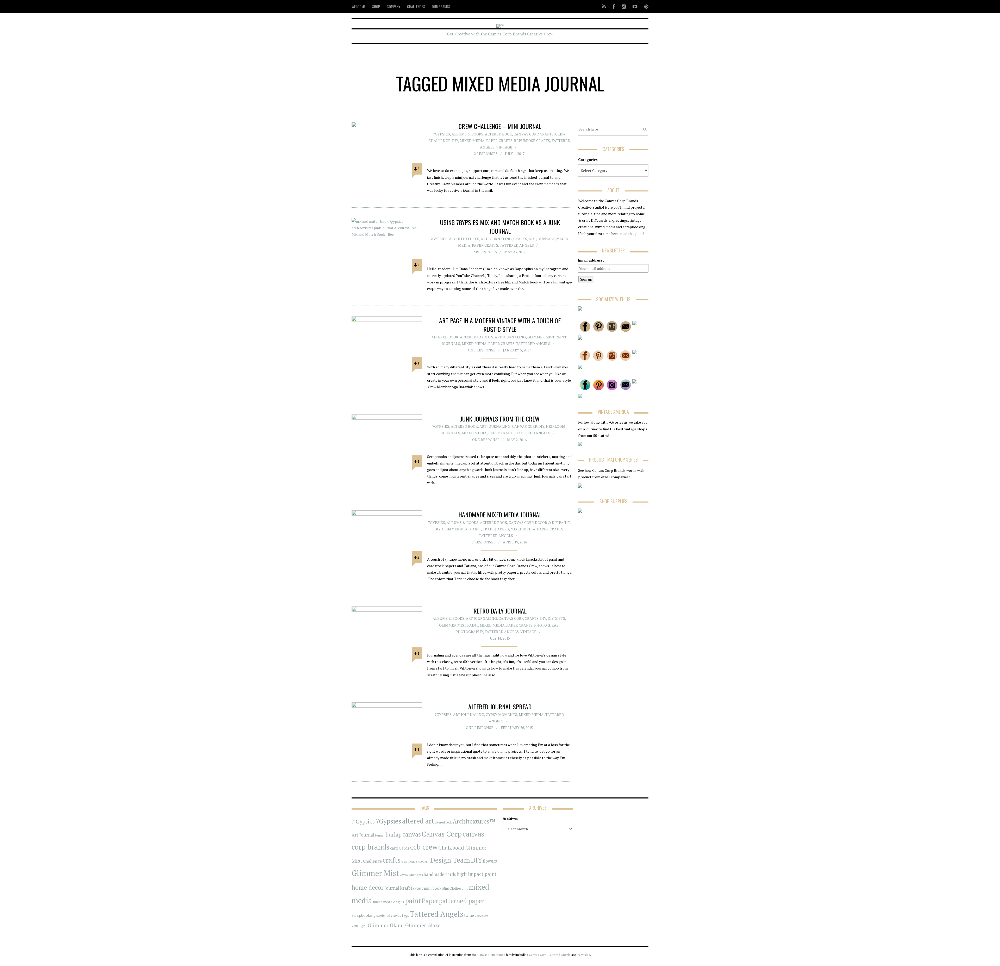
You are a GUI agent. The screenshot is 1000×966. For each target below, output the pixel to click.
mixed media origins (388, 902)
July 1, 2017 (514, 153)
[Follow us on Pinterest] (644, 6)
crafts (392, 860)
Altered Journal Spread (500, 706)
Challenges (416, 6)
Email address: (591, 260)
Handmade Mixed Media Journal (500, 514)
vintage (358, 925)
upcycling (481, 915)
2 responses (486, 153)
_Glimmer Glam (384, 925)
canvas (411, 834)
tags (405, 915)
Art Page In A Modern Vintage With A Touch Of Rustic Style (500, 325)
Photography (469, 631)
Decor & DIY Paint (552, 522)
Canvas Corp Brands (491, 955)
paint (413, 900)
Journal (391, 888)
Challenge (372, 861)
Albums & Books (467, 134)
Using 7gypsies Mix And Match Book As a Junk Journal (500, 227)
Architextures (464, 238)
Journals (545, 238)
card (394, 848)
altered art (418, 821)
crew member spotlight (415, 861)
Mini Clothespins (455, 888)
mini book (432, 888)
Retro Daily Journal (500, 610)
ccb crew (424, 847)
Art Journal (363, 835)
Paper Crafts (499, 140)
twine (469, 915)
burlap (393, 834)
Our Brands (441, 6)
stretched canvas (388, 915)
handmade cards (440, 874)
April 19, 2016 (515, 542)
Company (393, 6)
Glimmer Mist (375, 873)
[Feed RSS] (604, 6)
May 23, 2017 (515, 251)
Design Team (450, 860)
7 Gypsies (363, 821)
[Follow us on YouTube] (635, 6)
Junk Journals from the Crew (500, 418)
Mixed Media (472, 140)
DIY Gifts (556, 618)
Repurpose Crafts (532, 140)
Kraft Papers (496, 529)
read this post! (631, 233)
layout (417, 888)
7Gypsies (441, 134)
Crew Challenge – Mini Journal (500, 126)
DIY (455, 140)
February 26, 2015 (517, 727)
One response (482, 350)
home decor (368, 887)
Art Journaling (496, 238)
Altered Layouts (476, 337)
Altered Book (498, 134)
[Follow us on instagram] (623, 6)
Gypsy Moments (501, 714)
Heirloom (555, 426)
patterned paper (461, 900)
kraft (405, 888)
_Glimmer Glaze (421, 925)
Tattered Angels (517, 245)
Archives (510, 818)
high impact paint (476, 874)
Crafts (547, 134)
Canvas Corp (526, 134)
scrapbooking (364, 915)
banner (380, 835)
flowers (490, 861)
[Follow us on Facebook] (614, 6)
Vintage (504, 147)
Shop (376, 6)
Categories (588, 159)
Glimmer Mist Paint (546, 337)
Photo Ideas (546, 625)
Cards (404, 848)
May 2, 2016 (517, 439)
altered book (443, 822)
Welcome (358, 6)
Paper (430, 900)
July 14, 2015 (499, 638)
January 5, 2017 (517, 350)
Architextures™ (474, 821)
